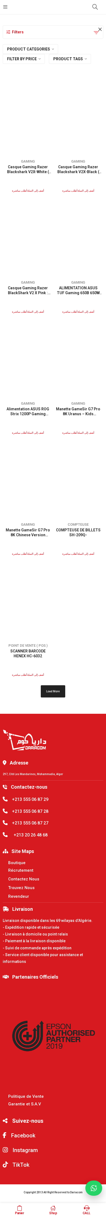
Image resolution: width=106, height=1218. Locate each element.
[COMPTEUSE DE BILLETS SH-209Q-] (78, 479)
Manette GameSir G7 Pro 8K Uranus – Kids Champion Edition (78, 414)
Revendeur (18, 896)
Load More (53, 691)
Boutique (17, 862)
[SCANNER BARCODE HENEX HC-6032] (28, 600)
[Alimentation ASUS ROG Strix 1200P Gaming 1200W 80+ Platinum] (28, 358)
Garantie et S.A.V (24, 1104)
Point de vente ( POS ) (28, 645)
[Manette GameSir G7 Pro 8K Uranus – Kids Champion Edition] (78, 358)
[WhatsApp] (93, 1188)
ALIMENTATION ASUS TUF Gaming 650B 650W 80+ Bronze (78, 293)
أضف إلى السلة (35, 190)
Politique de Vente (26, 1096)
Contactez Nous (23, 879)
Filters (18, 32)
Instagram (24, 1150)
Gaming (28, 161)
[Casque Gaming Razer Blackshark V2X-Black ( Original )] (78, 116)
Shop (53, 1213)
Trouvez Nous (21, 887)
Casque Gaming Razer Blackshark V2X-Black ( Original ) (78, 172)
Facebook (22, 1135)
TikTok (20, 1165)
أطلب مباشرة (19, 190)
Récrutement (20, 870)
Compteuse (78, 524)
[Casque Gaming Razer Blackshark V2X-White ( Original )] (28, 116)
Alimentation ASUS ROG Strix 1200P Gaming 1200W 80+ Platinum (28, 414)
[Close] (100, 30)
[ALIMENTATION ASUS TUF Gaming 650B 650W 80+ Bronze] (78, 237)
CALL (87, 1213)
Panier (19, 1213)
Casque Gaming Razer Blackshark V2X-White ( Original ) (28, 172)
